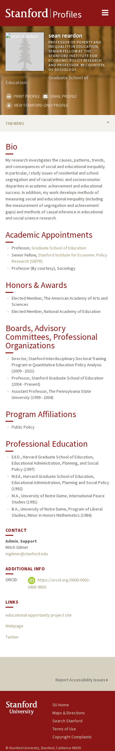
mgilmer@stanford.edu (27, 553)
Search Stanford (67, 721)
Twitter (12, 637)
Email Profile (63, 96)
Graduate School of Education (59, 248)
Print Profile (26, 96)
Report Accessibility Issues (81, 680)
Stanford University (29, 707)
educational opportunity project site (39, 615)
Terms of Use (64, 729)
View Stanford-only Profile (40, 105)
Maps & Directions (68, 713)
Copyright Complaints (72, 737)
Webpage (14, 626)
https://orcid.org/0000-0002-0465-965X (59, 583)
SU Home (60, 705)
